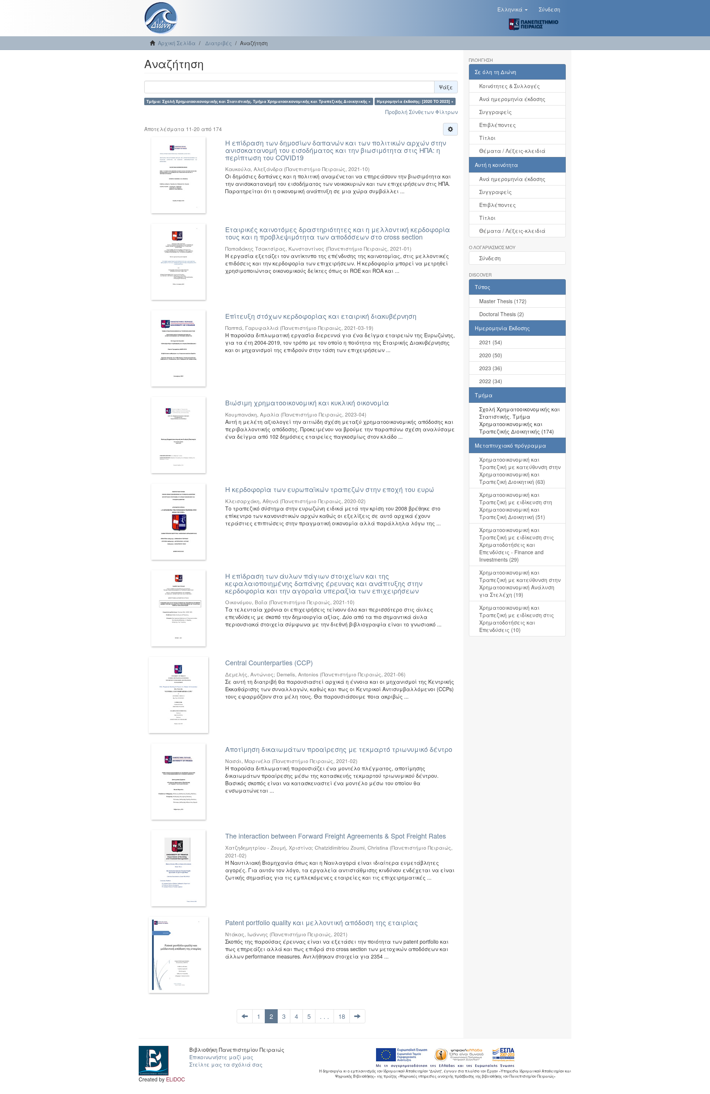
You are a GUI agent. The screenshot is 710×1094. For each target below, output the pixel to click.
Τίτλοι (487, 137)
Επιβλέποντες (497, 124)
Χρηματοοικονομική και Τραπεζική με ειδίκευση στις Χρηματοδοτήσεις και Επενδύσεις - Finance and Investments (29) (516, 544)
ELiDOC (175, 1079)
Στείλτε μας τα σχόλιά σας (226, 1064)
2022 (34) (490, 381)
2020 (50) (490, 355)
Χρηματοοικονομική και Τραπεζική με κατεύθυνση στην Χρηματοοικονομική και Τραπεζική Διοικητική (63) (520, 470)
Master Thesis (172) (503, 301)
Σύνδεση (490, 258)
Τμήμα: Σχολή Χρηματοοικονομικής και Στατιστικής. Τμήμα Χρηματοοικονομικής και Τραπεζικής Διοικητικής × (258, 101)
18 (341, 1016)
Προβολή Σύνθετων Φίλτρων (421, 112)
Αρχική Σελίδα (177, 43)
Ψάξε (446, 87)
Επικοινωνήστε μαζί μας (221, 1057)
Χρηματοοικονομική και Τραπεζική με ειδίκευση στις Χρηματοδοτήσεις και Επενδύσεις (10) (516, 618)
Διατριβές (218, 43)
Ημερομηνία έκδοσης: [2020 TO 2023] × (415, 101)
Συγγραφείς (495, 112)
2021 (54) (490, 342)
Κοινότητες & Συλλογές (509, 86)
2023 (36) (490, 368)
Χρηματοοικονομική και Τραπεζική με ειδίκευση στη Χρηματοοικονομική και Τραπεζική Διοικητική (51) (515, 506)
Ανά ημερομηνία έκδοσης (512, 99)
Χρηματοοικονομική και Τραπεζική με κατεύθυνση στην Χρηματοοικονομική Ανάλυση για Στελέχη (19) (520, 583)
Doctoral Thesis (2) (501, 314)
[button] (512, 9)
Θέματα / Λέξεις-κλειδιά (512, 150)
